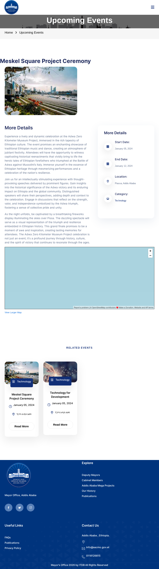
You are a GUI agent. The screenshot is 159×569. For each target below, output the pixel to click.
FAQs (8, 537)
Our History (88, 490)
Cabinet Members (92, 480)
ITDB (82, 565)
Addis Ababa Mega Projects (98, 485)
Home (9, 32)
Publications (89, 496)
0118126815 (93, 555)
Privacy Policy (13, 548)
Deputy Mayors (91, 474)
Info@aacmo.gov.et (97, 547)
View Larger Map (13, 312)
